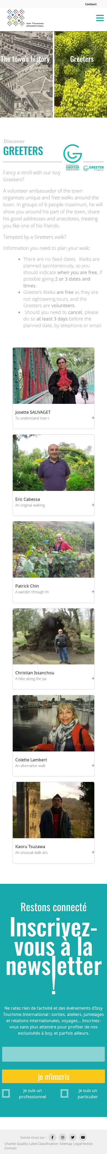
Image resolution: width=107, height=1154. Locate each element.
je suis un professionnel (32, 1094)
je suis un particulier (88, 1094)
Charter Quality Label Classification (31, 1143)
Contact (91, 4)
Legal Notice (83, 1143)
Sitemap (65, 1143)
